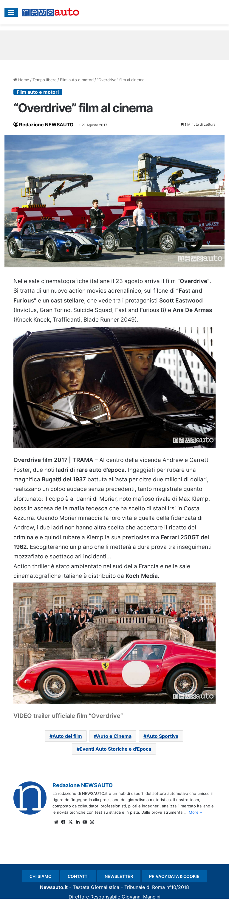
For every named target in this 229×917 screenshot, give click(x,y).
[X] (70, 822)
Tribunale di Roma (144, 887)
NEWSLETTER (119, 876)
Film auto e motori (77, 79)
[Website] (56, 822)
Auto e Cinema (114, 736)
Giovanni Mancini (141, 897)
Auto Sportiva (162, 736)
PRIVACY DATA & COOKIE (174, 876)
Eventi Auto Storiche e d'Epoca (115, 749)
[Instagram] (91, 822)
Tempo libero (45, 79)
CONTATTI (78, 876)
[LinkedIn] (77, 822)
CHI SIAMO (41, 876)
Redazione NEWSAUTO (46, 125)
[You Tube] (84, 822)
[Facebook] (63, 822)
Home (23, 79)
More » (195, 812)
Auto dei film (67, 736)
